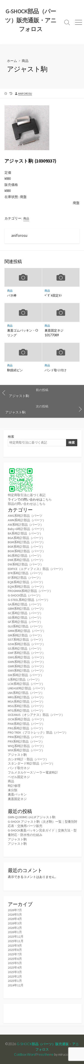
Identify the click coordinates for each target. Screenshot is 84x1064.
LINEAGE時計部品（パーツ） (27, 688)
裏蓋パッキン (17, 794)
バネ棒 (12, 295)
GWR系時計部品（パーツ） (26, 666)
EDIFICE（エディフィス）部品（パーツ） (36, 569)
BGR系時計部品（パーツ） (26, 547)
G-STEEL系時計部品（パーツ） (29, 600)
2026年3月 (15, 923)
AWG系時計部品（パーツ (25, 516)
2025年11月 (16, 941)
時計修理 (14, 786)
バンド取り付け (56, 370)
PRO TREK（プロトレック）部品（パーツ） (38, 732)
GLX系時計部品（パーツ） (26, 626)
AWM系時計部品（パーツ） (27, 520)
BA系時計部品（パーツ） (25, 533)
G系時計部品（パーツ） (24, 679)
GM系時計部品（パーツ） (25, 635)
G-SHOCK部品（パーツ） (25, 595)
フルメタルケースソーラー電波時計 (33, 772)
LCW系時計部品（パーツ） (26, 684)
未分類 (12, 790)
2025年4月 (15, 967)
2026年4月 (15, 919)
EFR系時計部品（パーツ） (26, 573)
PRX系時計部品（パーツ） (26, 741)
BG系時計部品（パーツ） (25, 556)
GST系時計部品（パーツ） (26, 640)
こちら (47, 499)
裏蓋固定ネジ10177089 (54, 332)
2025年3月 (15, 972)
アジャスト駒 (17, 755)
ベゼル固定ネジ (19, 777)
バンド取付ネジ (19, 768)
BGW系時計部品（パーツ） (26, 551)
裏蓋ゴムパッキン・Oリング (22, 332)
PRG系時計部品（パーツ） (26, 728)
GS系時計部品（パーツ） (25, 648)
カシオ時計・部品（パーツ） (28, 759)
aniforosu (25, 93)
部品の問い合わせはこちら (26, 504)
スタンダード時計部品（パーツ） (31, 763)
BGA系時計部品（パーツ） (26, 538)
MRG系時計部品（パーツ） (26, 697)
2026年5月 (15, 914)
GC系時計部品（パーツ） (25, 613)
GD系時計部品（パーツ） (25, 618)
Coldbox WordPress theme (34, 1054)
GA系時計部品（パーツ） (25, 604)
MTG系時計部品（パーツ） (26, 710)
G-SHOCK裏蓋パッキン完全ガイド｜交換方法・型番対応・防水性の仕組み (42, 832)
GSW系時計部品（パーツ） (26, 644)
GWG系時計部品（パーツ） (27, 657)
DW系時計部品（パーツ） (25, 564)
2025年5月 (15, 963)
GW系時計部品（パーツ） (26, 675)
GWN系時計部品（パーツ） (26, 662)
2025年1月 (15, 981)
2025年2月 (15, 976)
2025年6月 (15, 959)
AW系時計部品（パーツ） (25, 525)
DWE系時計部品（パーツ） (26, 560)
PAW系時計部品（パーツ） (26, 724)
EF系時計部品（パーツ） (25, 578)
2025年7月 (15, 954)
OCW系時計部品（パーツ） (27, 719)
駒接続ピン (15, 370)
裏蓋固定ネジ (17, 799)
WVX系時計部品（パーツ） (26, 750)
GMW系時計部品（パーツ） (27, 631)
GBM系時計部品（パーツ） (26, 609)
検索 (11, 437)
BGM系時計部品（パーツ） (26, 542)
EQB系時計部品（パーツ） (26, 582)
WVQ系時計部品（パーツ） (26, 746)
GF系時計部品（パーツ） (25, 622)
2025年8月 (15, 950)
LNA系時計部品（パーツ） (26, 693)
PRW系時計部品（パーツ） (26, 737)
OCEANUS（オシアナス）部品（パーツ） (36, 715)
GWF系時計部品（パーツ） (26, 653)
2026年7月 (15, 910)
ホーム (12, 61)
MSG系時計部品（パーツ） (26, 706)
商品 (25, 61)
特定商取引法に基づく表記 (26, 495)
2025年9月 (15, 945)
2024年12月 (16, 985)
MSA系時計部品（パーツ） (26, 701)
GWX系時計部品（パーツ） (26, 670)
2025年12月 (16, 936)
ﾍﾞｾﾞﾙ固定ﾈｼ (53, 295)
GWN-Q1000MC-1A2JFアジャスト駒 (31, 817)
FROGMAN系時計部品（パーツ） (30, 591)
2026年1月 (15, 932)
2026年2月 (15, 928)
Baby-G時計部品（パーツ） (27, 529)
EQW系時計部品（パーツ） (26, 587)
